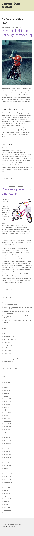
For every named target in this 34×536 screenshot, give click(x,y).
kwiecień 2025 (7, 412)
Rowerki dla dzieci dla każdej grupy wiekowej (17, 33)
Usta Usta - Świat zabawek (11, 5)
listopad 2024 (7, 424)
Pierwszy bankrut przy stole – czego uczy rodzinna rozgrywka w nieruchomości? (17, 303)
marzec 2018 (7, 501)
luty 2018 (6, 504)
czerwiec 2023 (7, 443)
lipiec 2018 (6, 490)
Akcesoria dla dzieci (9, 336)
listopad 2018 (7, 479)
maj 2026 (6, 387)
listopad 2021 (7, 462)
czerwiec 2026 (7, 385)
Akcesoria (6, 334)
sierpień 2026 (7, 382)
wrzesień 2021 (7, 465)
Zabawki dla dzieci (8, 361)
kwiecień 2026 (7, 390)
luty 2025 (6, 415)
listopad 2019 (7, 476)
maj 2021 (6, 468)
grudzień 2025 (7, 399)
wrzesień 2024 (7, 426)
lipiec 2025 (6, 407)
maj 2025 (6, 410)
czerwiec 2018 (7, 493)
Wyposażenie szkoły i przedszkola (12, 359)
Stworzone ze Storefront (9, 526)
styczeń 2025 (7, 418)
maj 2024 (6, 432)
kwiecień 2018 (7, 499)
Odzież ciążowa (8, 350)
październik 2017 (8, 512)
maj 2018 (6, 496)
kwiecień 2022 (7, 457)
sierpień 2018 (7, 487)
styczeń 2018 (7, 507)
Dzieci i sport (10, 178)
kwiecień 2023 (7, 446)
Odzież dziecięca (8, 353)
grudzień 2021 (7, 460)
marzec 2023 (7, 448)
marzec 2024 (7, 435)
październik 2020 (8, 474)
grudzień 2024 (7, 421)
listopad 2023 (7, 440)
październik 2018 (8, 482)
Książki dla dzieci (8, 347)
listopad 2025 (7, 401)
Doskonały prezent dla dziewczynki (16, 191)
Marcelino (20, 27)
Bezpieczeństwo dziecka (10, 339)
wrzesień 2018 (7, 485)
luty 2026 (6, 396)
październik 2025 (8, 404)
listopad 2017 (7, 510)
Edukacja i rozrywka (9, 345)
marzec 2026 (7, 393)
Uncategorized (7, 356)
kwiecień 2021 (7, 471)
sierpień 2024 (7, 429)
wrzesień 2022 (7, 451)
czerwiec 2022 (7, 454)
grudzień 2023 (7, 437)
